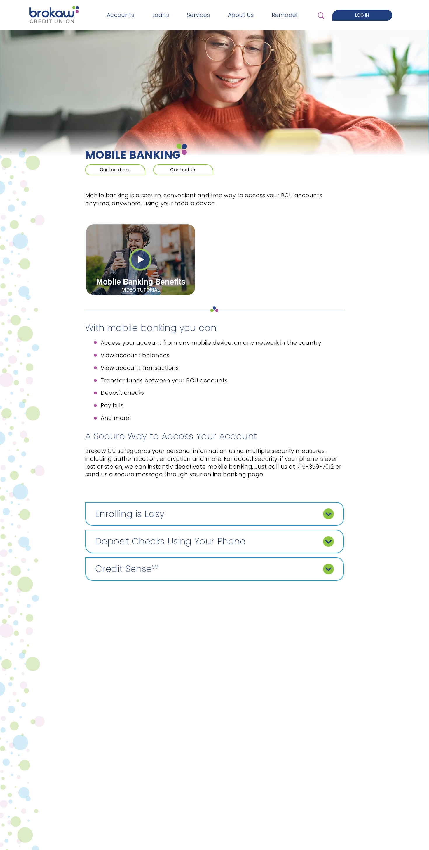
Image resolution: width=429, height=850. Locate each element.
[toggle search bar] (320, 15)
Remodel (285, 15)
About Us (241, 15)
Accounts (120, 15)
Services (198, 15)
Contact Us (183, 170)
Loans (160, 15)
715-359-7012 (315, 467)
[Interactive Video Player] (140, 294)
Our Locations (115, 170)
